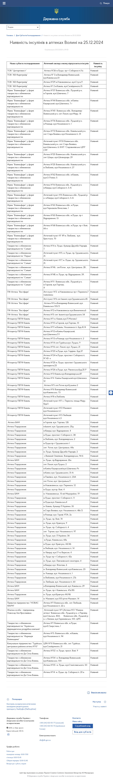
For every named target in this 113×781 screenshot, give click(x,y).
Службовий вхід (82, 726)
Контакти (77, 718)
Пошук (106, 3)
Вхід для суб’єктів (82, 732)
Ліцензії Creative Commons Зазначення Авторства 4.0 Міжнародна (69, 773)
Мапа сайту (77, 722)
